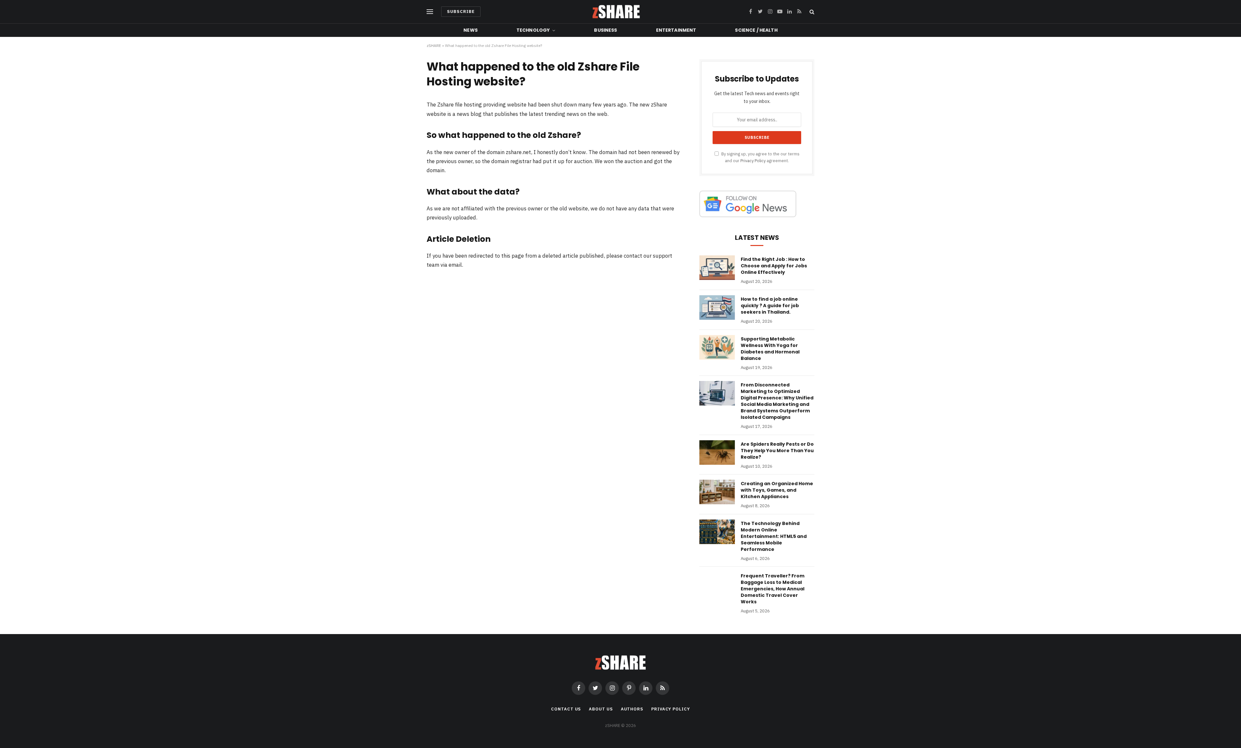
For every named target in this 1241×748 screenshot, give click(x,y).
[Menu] (430, 12)
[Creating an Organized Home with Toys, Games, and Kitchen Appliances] (717, 492)
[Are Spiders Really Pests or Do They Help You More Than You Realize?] (717, 452)
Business (605, 30)
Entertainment (676, 30)
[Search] (811, 12)
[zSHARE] (616, 11)
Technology (533, 30)
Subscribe (461, 11)
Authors (632, 709)
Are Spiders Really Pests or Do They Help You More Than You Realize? (777, 450)
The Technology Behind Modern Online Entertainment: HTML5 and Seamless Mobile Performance (774, 536)
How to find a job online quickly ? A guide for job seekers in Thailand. (770, 305)
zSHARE (434, 45)
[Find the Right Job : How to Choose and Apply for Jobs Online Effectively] (717, 267)
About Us (600, 709)
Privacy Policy (753, 160)
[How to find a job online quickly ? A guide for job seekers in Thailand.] (717, 307)
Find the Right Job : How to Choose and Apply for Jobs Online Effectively (774, 265)
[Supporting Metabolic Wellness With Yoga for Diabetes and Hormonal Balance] (717, 347)
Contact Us (566, 709)
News (470, 30)
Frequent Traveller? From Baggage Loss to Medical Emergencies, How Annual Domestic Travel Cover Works (772, 589)
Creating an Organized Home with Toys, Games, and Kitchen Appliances (777, 490)
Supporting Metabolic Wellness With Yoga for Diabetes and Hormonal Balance (770, 349)
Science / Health (756, 30)
